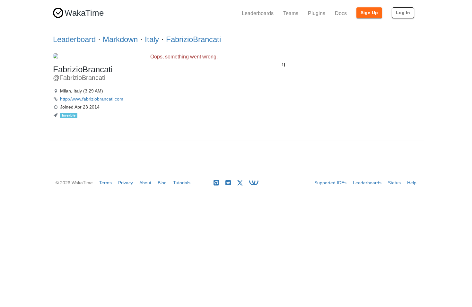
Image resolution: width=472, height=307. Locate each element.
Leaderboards (258, 13)
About (145, 182)
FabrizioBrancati (193, 39)
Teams (290, 13)
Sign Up (369, 12)
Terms (105, 182)
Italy (152, 39)
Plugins (316, 13)
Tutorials (181, 182)
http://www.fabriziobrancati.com (91, 98)
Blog (162, 182)
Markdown (120, 39)
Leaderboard (74, 39)
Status (394, 182)
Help (411, 182)
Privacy (125, 182)
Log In (403, 12)
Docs (341, 13)
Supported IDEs (330, 182)
